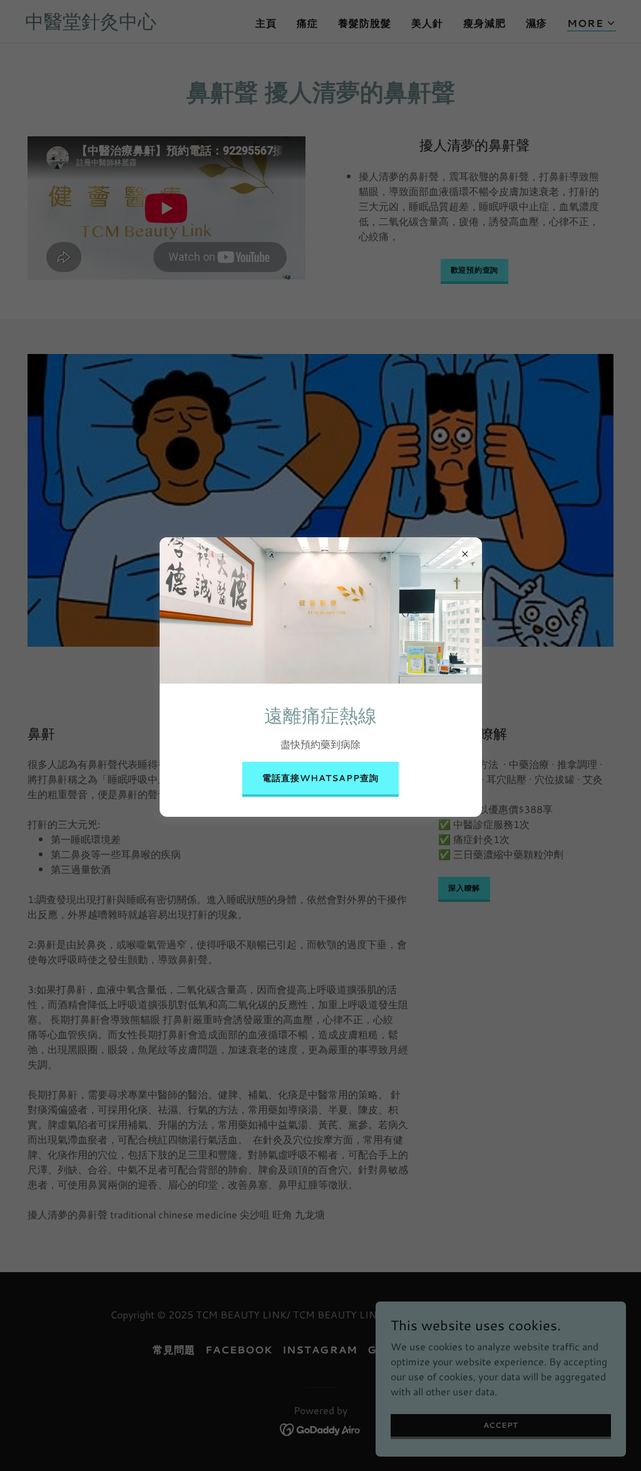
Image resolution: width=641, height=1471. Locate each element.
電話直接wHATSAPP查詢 (320, 778)
